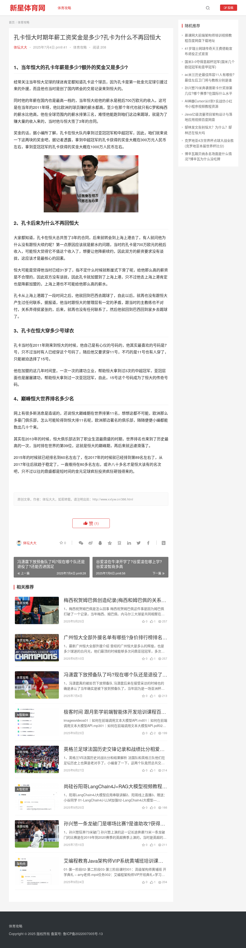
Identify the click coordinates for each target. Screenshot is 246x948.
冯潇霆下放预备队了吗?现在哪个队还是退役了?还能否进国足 (114, 674)
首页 (12, 22)
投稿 (230, 8)
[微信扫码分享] (81, 543)
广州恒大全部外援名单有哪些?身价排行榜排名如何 (115, 637)
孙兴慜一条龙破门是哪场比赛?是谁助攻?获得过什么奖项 (114, 823)
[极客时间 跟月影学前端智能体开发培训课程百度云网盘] (37, 722)
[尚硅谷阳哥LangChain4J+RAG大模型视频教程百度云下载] (37, 796)
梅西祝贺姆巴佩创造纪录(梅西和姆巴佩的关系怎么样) (115, 600)
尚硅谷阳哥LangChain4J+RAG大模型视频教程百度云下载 (115, 786)
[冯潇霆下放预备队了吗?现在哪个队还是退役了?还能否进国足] (37, 685)
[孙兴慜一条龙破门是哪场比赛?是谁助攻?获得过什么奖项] (37, 834)
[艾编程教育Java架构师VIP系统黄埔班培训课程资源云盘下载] (37, 871)
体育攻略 (64, 7)
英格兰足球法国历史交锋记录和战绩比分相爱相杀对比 (114, 749)
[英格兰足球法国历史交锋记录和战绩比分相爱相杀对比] (37, 759)
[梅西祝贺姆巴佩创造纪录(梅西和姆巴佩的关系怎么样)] (37, 610)
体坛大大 (20, 47)
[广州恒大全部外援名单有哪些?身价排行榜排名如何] (37, 647)
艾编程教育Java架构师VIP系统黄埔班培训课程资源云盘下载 (113, 860)
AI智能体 (22, 715)
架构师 (21, 864)
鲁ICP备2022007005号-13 (83, 933)
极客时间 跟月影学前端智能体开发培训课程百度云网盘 (115, 711)
